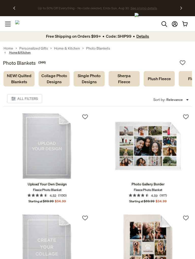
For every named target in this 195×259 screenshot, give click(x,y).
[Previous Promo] (16, 8)
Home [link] (8, 48)
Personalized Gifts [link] (33, 48)
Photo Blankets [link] (98, 48)
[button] (174, 24)
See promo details (142, 8)
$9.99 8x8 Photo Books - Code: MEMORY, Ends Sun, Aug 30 (83, 8)
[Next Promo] (181, 8)
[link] (19, 78)
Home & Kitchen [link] (67, 48)
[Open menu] (8, 24)
